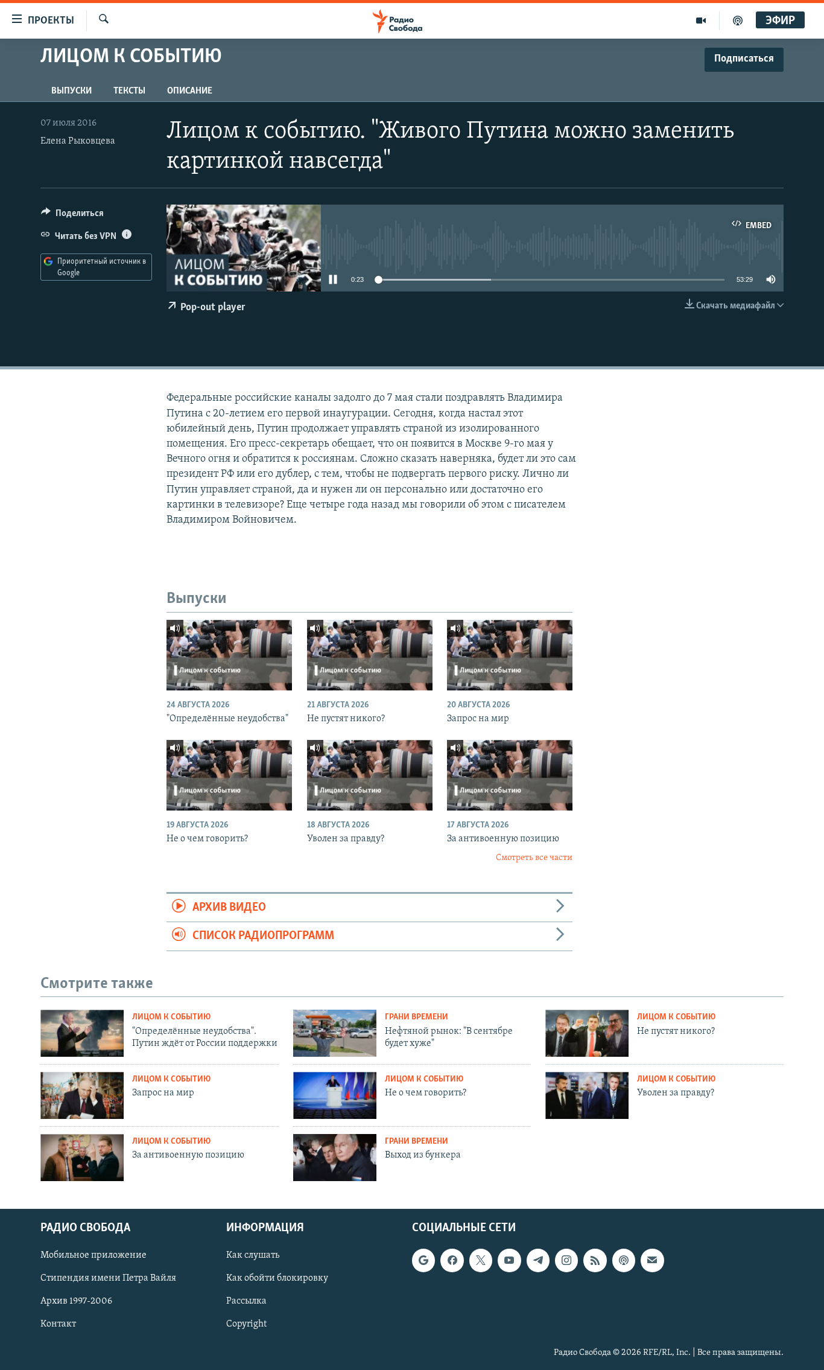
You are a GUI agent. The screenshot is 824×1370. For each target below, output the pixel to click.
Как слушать (252, 1255)
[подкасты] (738, 20)
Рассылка (246, 1301)
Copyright (246, 1324)
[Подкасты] (623, 1260)
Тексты (129, 91)
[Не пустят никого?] (370, 655)
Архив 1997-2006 (76, 1301)
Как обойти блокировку (277, 1278)
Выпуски (71, 91)
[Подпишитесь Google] (423, 1260)
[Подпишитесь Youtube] (509, 1260)
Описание (189, 91)
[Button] (72, 216)
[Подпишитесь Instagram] (566, 1260)
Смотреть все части (534, 857)
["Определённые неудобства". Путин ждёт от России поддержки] (82, 1033)
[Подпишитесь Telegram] (538, 1260)
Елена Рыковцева (77, 141)
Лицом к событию (171, 1017)
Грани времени (416, 1017)
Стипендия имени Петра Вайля (108, 1278)
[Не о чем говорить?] (229, 775)
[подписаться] (652, 1260)
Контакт (58, 1324)
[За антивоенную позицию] (509, 775)
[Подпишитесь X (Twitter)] (480, 1260)
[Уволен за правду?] (370, 775)
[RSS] (594, 1260)
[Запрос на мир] (509, 655)
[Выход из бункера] (334, 1157)
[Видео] (701, 20)
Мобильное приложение (93, 1255)
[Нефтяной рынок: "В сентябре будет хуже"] (334, 1033)
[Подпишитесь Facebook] (451, 1260)
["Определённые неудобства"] (229, 655)
